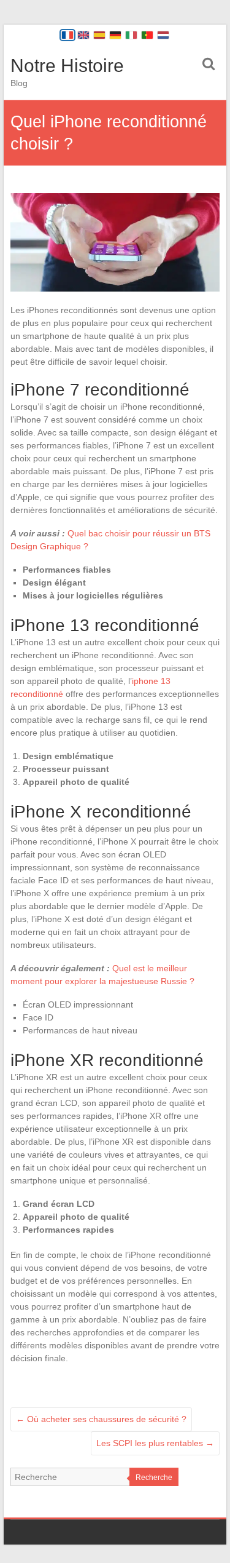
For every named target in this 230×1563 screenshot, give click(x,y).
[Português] (147, 35)
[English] (83, 35)
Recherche (154, 1477)
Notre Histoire (67, 65)
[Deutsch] (115, 35)
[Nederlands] (163, 35)
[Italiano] (131, 35)
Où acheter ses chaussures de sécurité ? (101, 1419)
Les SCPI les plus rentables (155, 1443)
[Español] (99, 35)
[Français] (67, 35)
